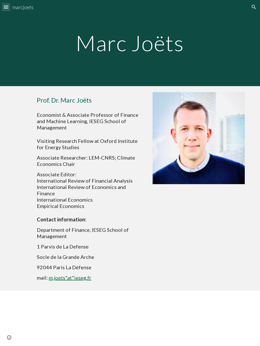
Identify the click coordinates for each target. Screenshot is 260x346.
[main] (129, 43)
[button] (6, 7)
